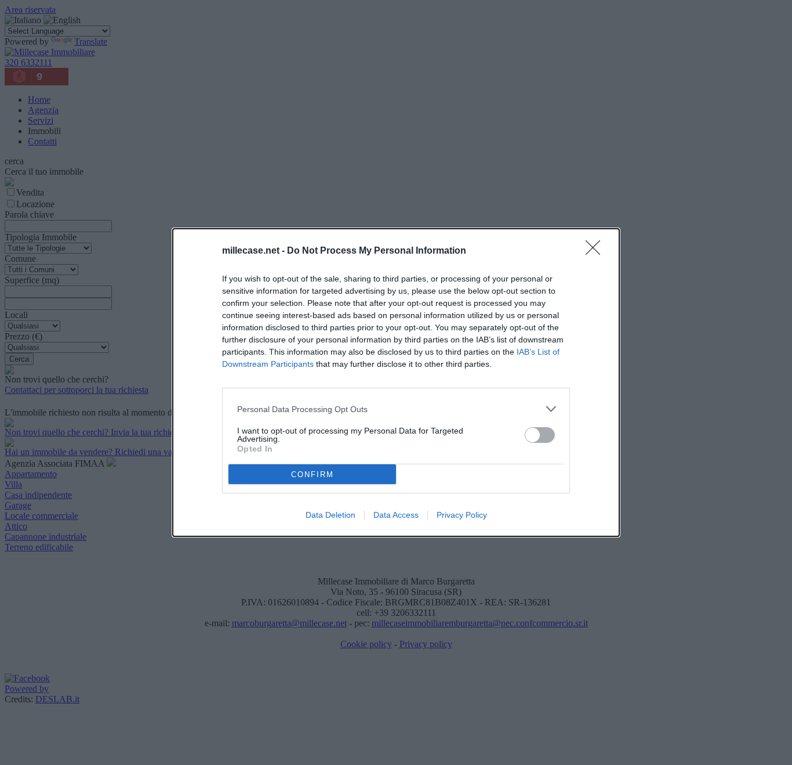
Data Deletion (330, 514)
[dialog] (396, 382)
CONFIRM (312, 474)
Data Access (396, 514)
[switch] (540, 435)
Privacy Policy (462, 514)
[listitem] (396, 409)
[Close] (597, 251)
